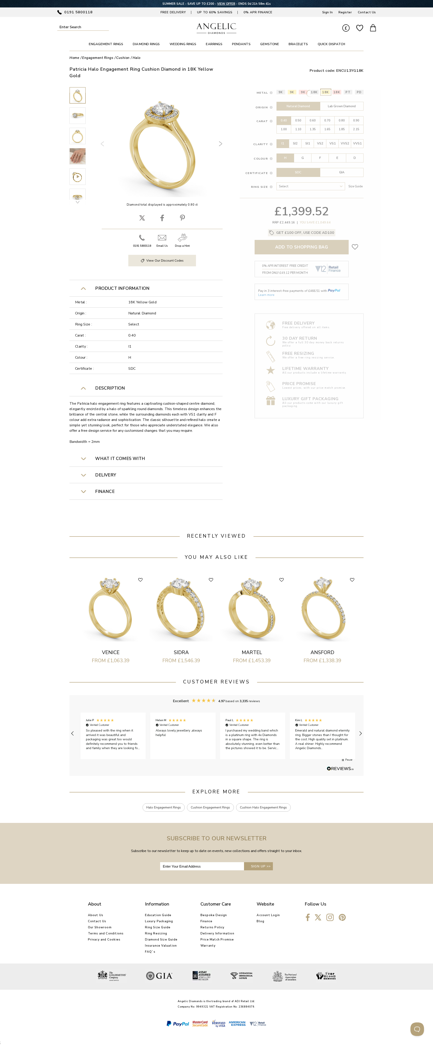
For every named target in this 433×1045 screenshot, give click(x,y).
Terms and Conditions (106, 933)
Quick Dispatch (331, 44)
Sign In (327, 12)
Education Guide (158, 915)
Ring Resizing (156, 933)
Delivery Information (217, 933)
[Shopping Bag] (373, 28)
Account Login (268, 915)
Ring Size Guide (157, 927)
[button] (72, 733)
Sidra (181, 652)
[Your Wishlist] (359, 28)
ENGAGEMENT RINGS (106, 44)
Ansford (322, 652)
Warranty (208, 946)
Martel (252, 652)
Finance (206, 921)
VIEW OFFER (226, 4)
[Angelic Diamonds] (217, 32)
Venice (111, 652)
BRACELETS (298, 44)
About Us (96, 915)
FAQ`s (150, 952)
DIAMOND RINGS (146, 44)
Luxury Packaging (159, 921)
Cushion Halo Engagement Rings (263, 807)
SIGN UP (261, 866)
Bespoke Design (213, 915)
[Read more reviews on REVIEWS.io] (340, 768)
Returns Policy (212, 927)
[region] (216, 733)
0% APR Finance (258, 12)
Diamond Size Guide (161, 940)
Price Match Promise (217, 940)
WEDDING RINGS (183, 44)
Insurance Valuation (161, 946)
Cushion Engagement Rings (210, 807)
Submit (105, 27)
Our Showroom (100, 927)
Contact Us (367, 12)
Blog (260, 921)
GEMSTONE (269, 44)
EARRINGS (214, 44)
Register (345, 12)
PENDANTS (241, 44)
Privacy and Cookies (104, 940)
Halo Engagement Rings (163, 807)
